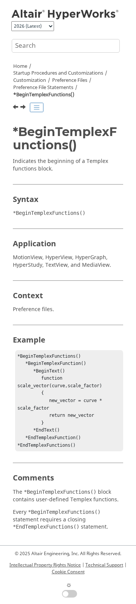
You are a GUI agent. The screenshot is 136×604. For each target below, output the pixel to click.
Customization (29, 80)
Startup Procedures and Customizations (58, 73)
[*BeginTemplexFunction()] (16, 108)
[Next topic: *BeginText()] (24, 108)
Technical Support (104, 565)
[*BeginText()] (24, 108)
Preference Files (69, 80)
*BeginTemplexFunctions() (43, 94)
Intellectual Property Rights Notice (45, 565)
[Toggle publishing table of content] (36, 108)
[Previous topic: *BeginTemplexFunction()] (16, 108)
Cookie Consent (68, 571)
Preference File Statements (43, 87)
